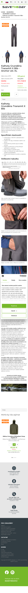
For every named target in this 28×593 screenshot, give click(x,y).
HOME (3, 12)
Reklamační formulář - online (8, 533)
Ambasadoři (4, 542)
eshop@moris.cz (14, 474)
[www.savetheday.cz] (7, 2)
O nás (2, 549)
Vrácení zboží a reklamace (8, 530)
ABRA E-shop (14, 561)
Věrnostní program (6, 527)
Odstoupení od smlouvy (7, 555)
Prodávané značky (6, 541)
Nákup (3, 525)
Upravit (13, 310)
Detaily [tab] (13, 280)
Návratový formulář (6, 531)
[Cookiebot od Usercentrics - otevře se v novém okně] (20, 276)
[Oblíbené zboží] (15, 2)
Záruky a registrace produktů (8, 539)
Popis (3, 99)
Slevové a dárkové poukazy (8, 528)
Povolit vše (14, 305)
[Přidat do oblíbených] (16, 94)
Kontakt (3, 551)
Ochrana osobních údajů (7, 554)
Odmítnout (14, 315)
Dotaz (4, 410)
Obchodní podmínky (6, 552)
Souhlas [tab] (5, 280)
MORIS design (5, 557)
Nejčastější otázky (5, 534)
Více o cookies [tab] (22, 280)
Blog (2, 544)
